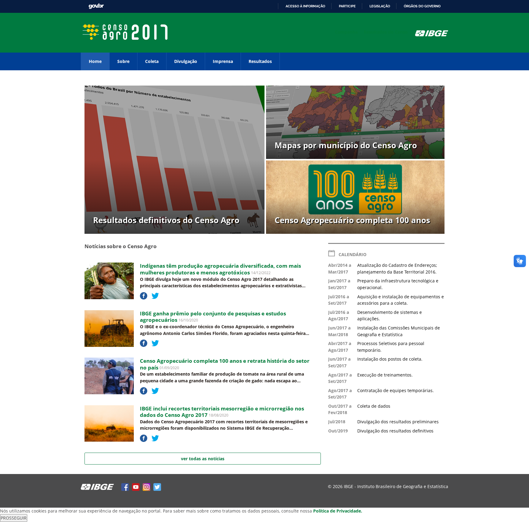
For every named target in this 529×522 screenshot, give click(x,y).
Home (95, 61)
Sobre (123, 61)
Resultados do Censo (386, 32)
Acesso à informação (305, 6)
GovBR (96, 6)
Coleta (152, 61)
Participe (347, 6)
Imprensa (223, 61)
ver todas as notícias (202, 458)
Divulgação (185, 61)
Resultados (260, 61)
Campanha (346, 32)
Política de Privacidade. (337, 511)
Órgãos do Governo (422, 6)
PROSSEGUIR (14, 518)
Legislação (380, 6)
